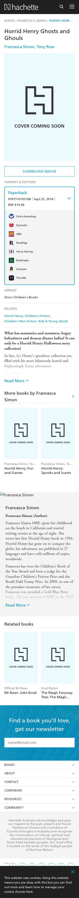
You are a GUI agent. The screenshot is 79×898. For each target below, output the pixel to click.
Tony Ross (45, 46)
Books (9, 765)
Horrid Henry (13, 316)
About (9, 773)
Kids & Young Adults (53, 321)
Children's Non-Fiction (20, 321)
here (29, 892)
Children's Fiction (37, 316)
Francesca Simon (19, 46)
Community (13, 808)
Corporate (13, 790)
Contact (11, 782)
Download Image (39, 171)
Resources (13, 799)
